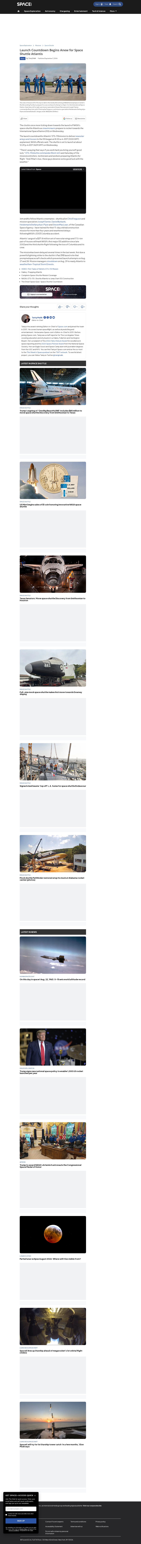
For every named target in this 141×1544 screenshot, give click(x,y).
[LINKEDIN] (50, 317)
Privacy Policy (23, 1529)
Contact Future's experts (54, 1522)
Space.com (62, 326)
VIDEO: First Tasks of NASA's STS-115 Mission (39, 269)
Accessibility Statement (54, 1526)
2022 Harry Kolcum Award (56, 341)
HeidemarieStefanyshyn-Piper (34, 224)
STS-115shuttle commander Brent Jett (42, 153)
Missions (38, 45)
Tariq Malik (32, 58)
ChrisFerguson (74, 218)
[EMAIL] (53, 317)
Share (25, 118)
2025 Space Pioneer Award (52, 344)
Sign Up (21, 1521)
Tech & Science (98, 11)
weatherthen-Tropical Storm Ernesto (37, 264)
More (112, 11)
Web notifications (102, 1526)
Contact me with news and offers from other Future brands (21, 1514)
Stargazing (65, 11)
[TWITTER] (47, 317)
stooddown (52, 261)
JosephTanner (44, 221)
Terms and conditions (78, 1522)
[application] (53, 190)
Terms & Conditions (14, 1530)
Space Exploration (32, 11)
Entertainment (81, 11)
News (23, 58)
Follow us (69, 118)
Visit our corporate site (92, 1506)
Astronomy (50, 11)
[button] (117, 4)
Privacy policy (101, 1522)
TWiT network (61, 352)
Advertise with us (76, 1526)
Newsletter (81, 118)
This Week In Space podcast (38, 352)
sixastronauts (49, 128)
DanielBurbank (59, 221)
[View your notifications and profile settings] (110, 4)
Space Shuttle (49, 45)
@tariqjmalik (58, 355)
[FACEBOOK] (45, 317)
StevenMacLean (60, 224)
